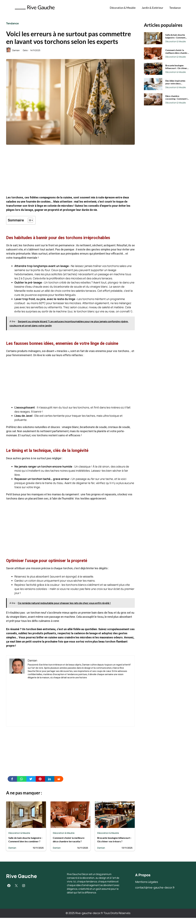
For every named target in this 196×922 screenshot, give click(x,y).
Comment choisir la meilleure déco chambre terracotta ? (176, 53)
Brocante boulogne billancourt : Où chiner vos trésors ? (176, 68)
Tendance (175, 7)
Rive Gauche (21, 876)
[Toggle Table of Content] (28, 220)
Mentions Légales (146, 882)
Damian (16, 50)
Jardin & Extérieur (152, 7)
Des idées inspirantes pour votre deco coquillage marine (175, 83)
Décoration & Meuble (123, 7)
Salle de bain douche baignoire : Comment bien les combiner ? (175, 38)
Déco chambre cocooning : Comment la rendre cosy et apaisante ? (176, 100)
